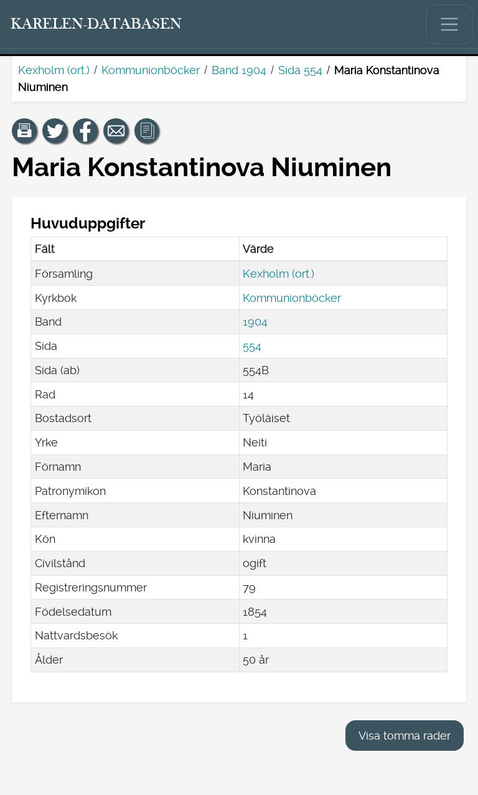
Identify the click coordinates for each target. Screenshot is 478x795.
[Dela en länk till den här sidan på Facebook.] (85, 130)
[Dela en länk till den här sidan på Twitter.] (54, 130)
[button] (24, 130)
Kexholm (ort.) (54, 70)
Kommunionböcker (150, 70)
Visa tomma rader (404, 735)
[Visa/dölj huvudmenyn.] (449, 24)
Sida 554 (300, 70)
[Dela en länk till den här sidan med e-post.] (115, 130)
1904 (255, 321)
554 (252, 345)
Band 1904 (239, 70)
